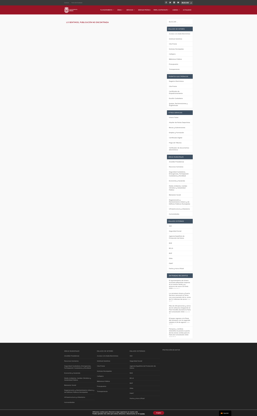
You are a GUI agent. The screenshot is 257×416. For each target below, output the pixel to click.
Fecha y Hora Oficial (176, 268)
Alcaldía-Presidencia (176, 162)
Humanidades (174, 214)
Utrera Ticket (173, 117)
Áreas (119, 10)
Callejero (172, 54)
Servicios (129, 10)
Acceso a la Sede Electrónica (179, 34)
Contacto (66, 2)
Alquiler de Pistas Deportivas (179, 122)
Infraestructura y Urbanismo (179, 209)
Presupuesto (173, 64)
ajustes (142, 414)
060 (170, 226)
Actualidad (187, 10)
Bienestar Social (175, 195)
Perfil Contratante (160, 10)
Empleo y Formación (176, 133)
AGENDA (175, 10)
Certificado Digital (175, 138)
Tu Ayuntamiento (106, 10)
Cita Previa (173, 44)
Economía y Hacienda (177, 181)
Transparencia (174, 69)
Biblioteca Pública (175, 59)
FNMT (171, 263)
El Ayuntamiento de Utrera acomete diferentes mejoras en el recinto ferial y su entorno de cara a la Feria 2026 (179, 284)
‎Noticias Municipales (176, 49)
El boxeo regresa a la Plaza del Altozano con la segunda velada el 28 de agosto (179, 320)
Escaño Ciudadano (176, 98)
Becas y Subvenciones (177, 128)
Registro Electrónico (176, 81)
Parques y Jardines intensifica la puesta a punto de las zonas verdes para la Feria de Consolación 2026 (179, 332)
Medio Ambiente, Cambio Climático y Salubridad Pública (178, 188)
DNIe (170, 258)
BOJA (171, 248)
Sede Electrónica (144, 10)
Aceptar (158, 413)
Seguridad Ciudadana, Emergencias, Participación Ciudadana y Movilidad (179, 174)
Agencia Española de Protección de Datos (176, 237)
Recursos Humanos (176, 167)
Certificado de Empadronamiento (176, 92)
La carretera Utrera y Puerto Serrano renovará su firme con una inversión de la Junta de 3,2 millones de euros (180, 296)
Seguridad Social (175, 231)
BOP (170, 253)
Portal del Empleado (76, 2)
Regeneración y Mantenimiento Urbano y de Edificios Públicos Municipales (179, 202)
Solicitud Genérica (175, 39)
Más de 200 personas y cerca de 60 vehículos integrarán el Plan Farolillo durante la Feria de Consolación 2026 (180, 309)
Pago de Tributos (175, 143)
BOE (170, 243)
